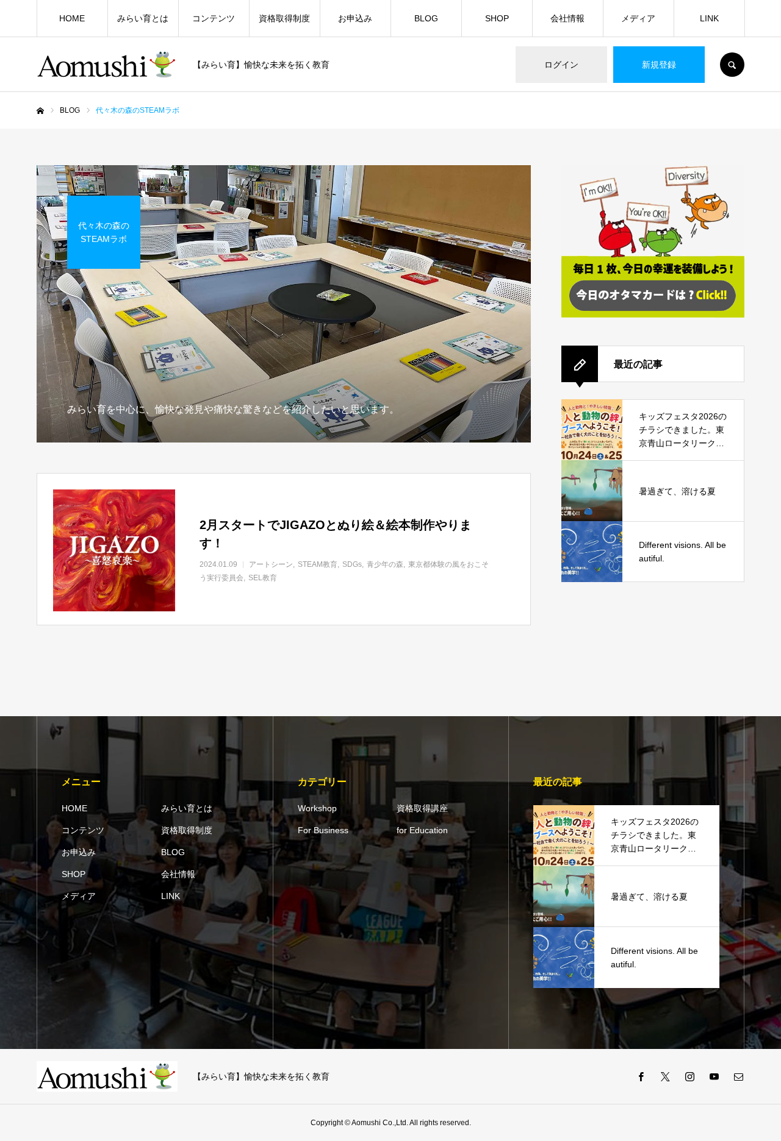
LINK (709, 18)
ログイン (561, 64)
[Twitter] (665, 1076)
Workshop (317, 808)
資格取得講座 (422, 808)
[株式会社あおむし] (107, 64)
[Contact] (738, 1076)
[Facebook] (641, 1076)
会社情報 (567, 18)
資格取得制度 (284, 18)
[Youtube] (714, 1076)
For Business (323, 830)
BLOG (426, 18)
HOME (72, 18)
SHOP (497, 18)
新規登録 (659, 64)
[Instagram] (689, 1076)
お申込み (355, 18)
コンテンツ (213, 18)
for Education (422, 830)
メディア (638, 18)
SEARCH (732, 64)
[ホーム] (40, 111)
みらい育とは (142, 18)
